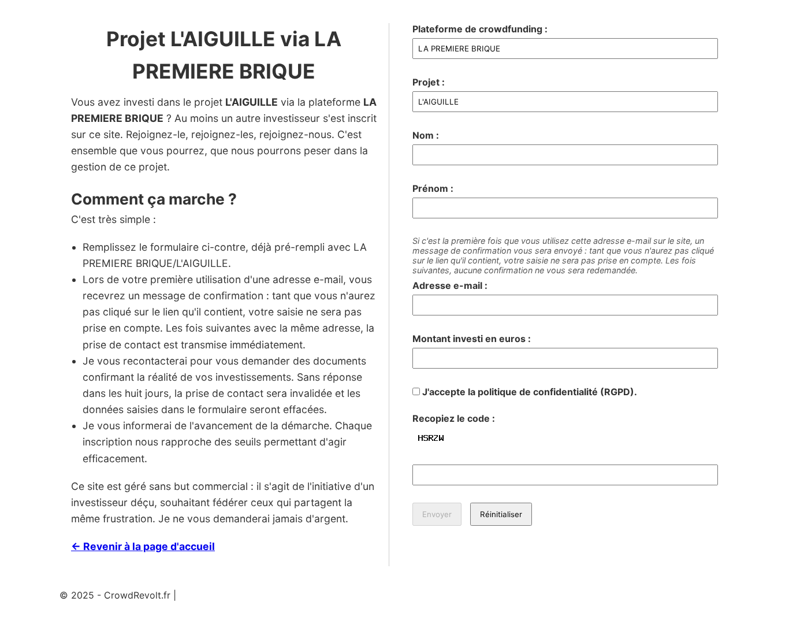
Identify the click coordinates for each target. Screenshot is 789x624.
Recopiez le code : (453, 418)
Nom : (425, 135)
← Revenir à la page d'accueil (143, 546)
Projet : (428, 82)
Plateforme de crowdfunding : (480, 29)
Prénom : (432, 188)
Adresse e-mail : (449, 285)
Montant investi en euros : (471, 338)
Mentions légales (215, 595)
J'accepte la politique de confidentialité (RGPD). (528, 392)
